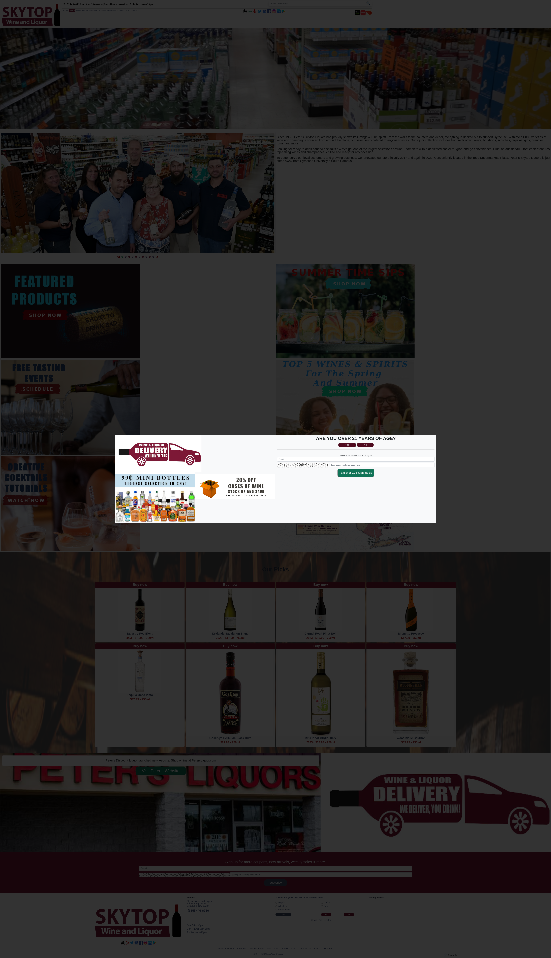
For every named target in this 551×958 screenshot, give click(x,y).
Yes (347, 445)
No (365, 445)
